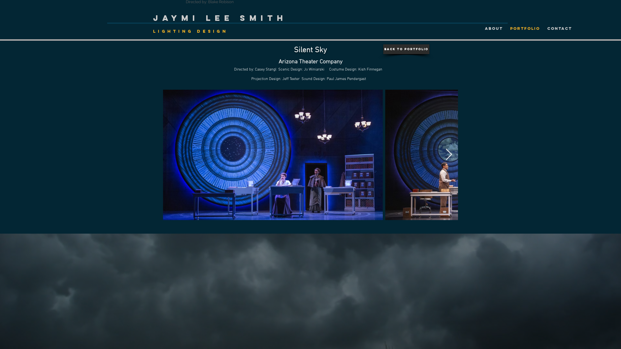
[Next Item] (448, 155)
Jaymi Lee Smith (220, 18)
